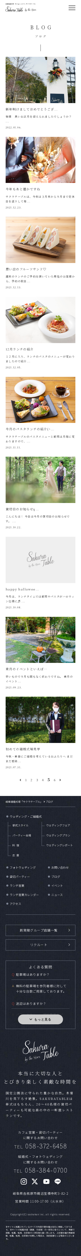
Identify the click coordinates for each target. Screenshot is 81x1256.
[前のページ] (20, 780)
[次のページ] (60, 780)
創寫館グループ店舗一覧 (39, 930)
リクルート (38, 944)
